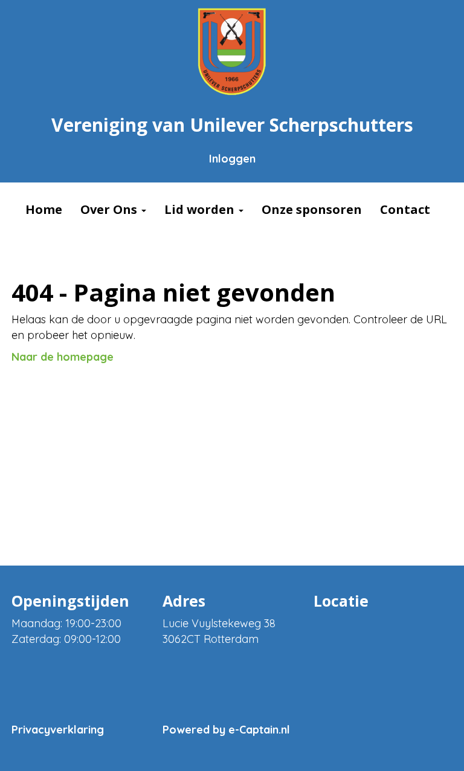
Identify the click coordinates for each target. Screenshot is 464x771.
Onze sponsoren (312, 209)
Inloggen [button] (232, 159)
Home (43, 209)
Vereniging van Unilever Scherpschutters (232, 124)
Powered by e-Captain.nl (226, 730)
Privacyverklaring (57, 730)
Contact (405, 209)
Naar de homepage (62, 357)
